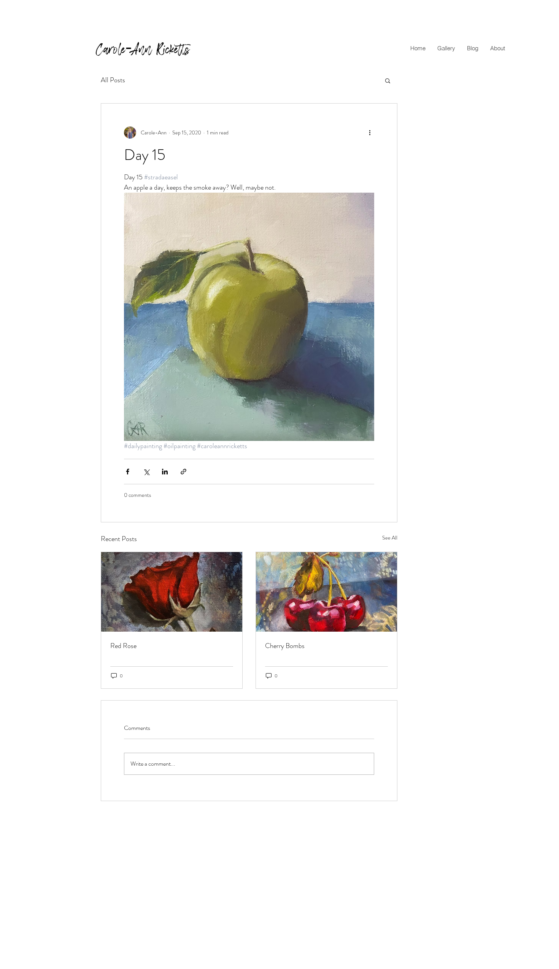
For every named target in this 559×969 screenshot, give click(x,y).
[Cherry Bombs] (326, 592)
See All (389, 537)
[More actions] (369, 132)
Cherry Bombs (285, 646)
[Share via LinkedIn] (164, 471)
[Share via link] (183, 471)
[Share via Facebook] (127, 471)
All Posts (113, 80)
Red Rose (123, 646)
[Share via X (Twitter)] (146, 471)
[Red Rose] (171, 592)
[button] (446, 48)
